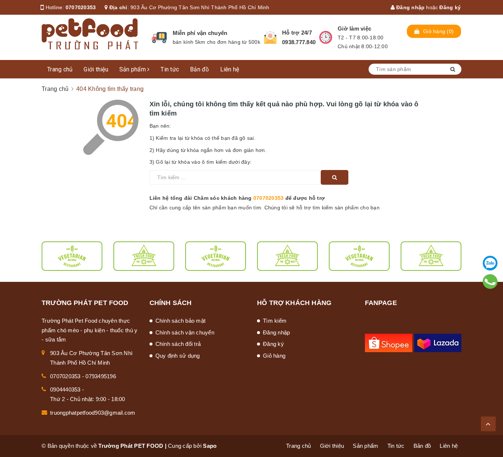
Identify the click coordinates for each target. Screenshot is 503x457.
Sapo (210, 446)
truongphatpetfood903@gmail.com (93, 413)
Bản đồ (199, 69)
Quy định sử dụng (177, 356)
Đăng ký (450, 7)
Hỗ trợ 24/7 (297, 32)
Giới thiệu (96, 69)
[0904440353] (490, 281)
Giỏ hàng (274, 356)
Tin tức (170, 69)
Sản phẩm (133, 69)
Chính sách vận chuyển (184, 332)
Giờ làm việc (354, 28)
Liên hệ (229, 69)
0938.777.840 (299, 42)
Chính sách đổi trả (178, 344)
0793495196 (100, 376)
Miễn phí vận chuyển (200, 33)
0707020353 (81, 7)
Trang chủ (60, 69)
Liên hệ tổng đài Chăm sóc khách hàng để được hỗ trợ (237, 198)
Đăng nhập (410, 7)
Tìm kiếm (274, 321)
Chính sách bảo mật (180, 321)
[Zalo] (490, 263)
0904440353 (65, 389)
